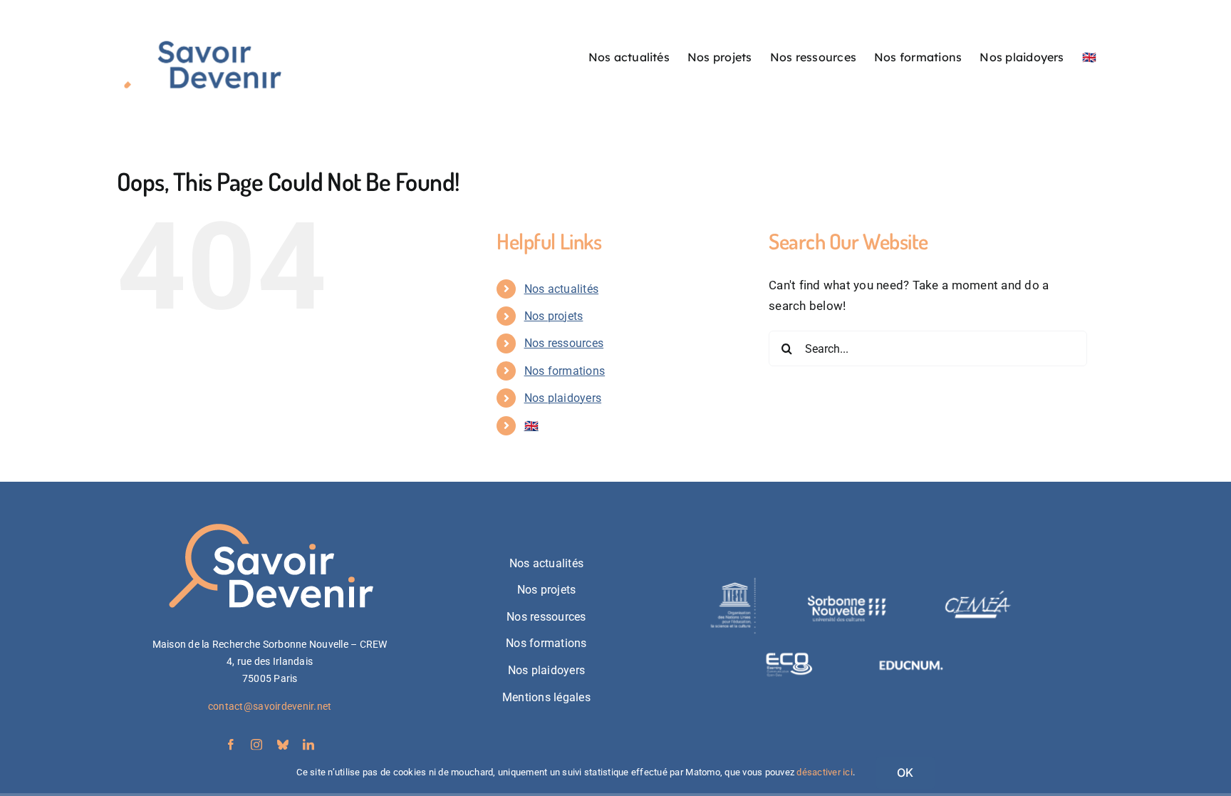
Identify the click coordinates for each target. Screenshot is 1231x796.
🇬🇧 (531, 426)
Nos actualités (561, 289)
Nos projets (553, 316)
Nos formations (565, 371)
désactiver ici (824, 772)
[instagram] (256, 744)
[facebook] (231, 744)
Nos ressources (564, 343)
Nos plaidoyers (563, 398)
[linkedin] (308, 744)
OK (905, 772)
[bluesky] (283, 744)
